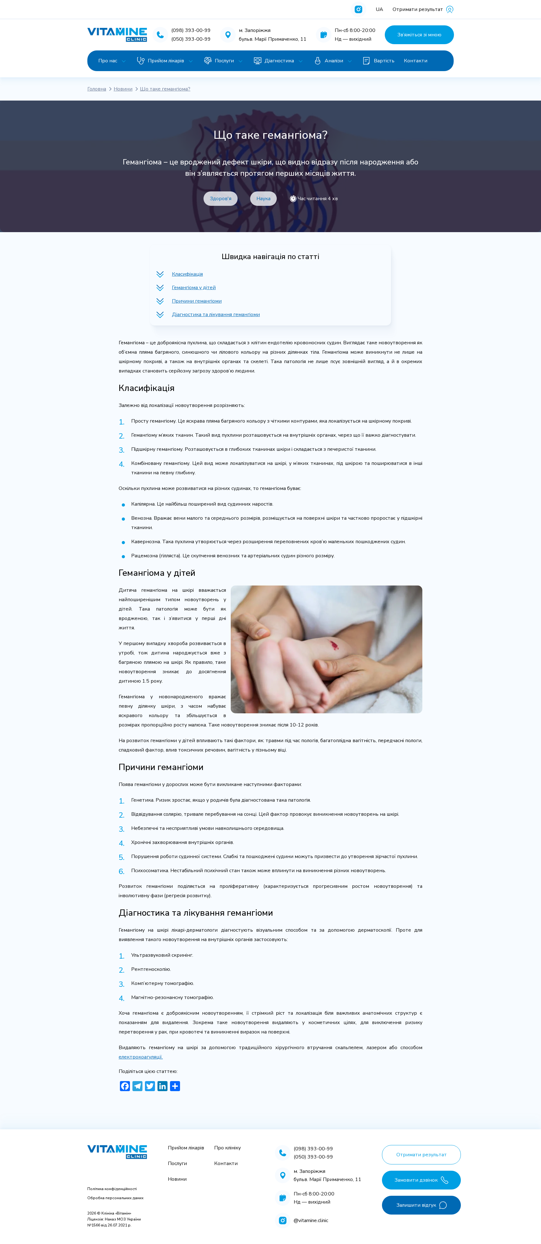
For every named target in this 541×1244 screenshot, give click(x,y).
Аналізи (334, 60)
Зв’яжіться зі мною (419, 34)
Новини (123, 89)
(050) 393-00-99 (191, 39)
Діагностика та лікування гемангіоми (216, 314)
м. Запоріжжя (254, 30)
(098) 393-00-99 (191, 30)
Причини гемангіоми (197, 301)
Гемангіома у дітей (194, 287)
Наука (263, 198)
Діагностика (279, 60)
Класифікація (187, 274)
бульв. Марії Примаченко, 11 (273, 39)
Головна (96, 89)
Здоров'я (220, 198)
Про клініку (227, 1147)
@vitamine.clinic (311, 1220)
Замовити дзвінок (416, 1180)
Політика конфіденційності (112, 1188)
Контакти (415, 60)
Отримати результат (418, 9)
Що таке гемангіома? (165, 89)
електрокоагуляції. (141, 1057)
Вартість (384, 60)
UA (379, 9)
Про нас (107, 60)
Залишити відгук (416, 1205)
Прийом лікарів (166, 60)
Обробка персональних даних (115, 1197)
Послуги (224, 60)
